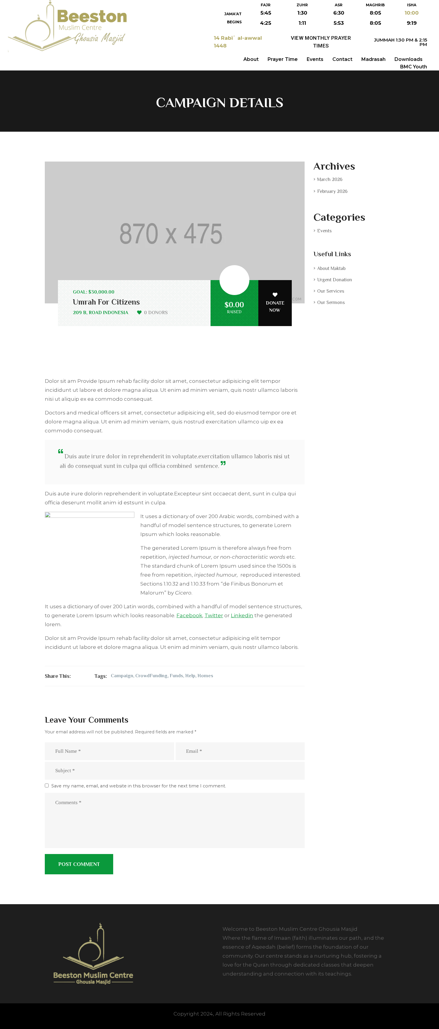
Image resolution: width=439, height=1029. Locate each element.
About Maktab (331, 268)
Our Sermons (331, 302)
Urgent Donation (334, 279)
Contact (342, 59)
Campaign (122, 675)
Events (315, 59)
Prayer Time (283, 59)
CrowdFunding (151, 675)
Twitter (214, 615)
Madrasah (373, 59)
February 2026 (332, 191)
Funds (176, 675)
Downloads (409, 59)
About (251, 59)
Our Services (330, 291)
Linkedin (242, 615)
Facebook (189, 615)
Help (190, 675)
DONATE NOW (275, 306)
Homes (205, 675)
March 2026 (330, 179)
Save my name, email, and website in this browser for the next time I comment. (138, 786)
